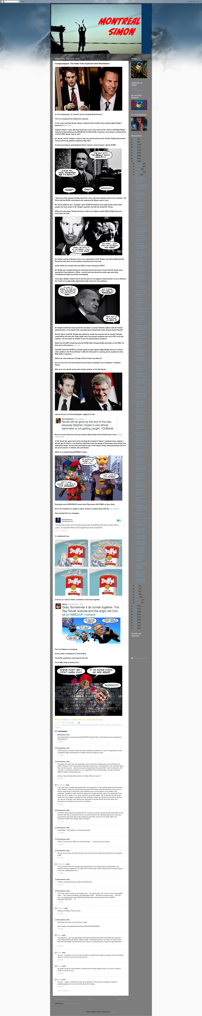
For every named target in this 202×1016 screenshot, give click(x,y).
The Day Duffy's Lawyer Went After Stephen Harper (140, 468)
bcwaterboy (61, 785)
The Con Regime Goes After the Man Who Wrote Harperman (141, 230)
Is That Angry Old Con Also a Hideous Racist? (141, 374)
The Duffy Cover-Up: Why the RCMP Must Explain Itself (140, 352)
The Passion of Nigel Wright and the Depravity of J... (141, 476)
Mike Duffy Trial (76, 725)
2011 (135, 614)
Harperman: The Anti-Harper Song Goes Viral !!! (141, 222)
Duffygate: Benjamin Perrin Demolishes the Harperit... (141, 367)
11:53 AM (61, 821)
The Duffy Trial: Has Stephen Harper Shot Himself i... (140, 558)
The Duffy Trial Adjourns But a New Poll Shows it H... (141, 269)
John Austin (61, 864)
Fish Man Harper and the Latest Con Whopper (140, 327)
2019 (135, 150)
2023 (135, 139)
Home (91, 999)
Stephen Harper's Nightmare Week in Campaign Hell (140, 334)
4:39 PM (60, 902)
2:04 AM (60, 913)
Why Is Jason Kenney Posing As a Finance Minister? (140, 179)
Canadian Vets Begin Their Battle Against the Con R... (140, 417)
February (138, 600)
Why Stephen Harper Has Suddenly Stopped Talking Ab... (141, 444)
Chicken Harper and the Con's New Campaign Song (141, 277)
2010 (135, 617)
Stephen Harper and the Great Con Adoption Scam (140, 359)
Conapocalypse (65, 725)
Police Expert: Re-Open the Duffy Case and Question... (141, 293)
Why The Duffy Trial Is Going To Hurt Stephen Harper (141, 515)
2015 (135, 161)
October (138, 169)
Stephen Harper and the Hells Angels (140, 530)
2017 (135, 155)
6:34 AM (60, 929)
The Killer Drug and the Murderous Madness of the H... (141, 426)
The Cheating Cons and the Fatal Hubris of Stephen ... (140, 550)
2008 (135, 622)
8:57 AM (60, 778)
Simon (59, 935)
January (138, 602)
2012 (135, 611)
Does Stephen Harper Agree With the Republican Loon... (140, 196)
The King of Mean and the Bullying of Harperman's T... (141, 187)
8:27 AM (60, 946)
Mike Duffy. (68, 125)
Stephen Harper (105, 725)
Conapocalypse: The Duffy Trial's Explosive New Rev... (141, 395)
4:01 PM (60, 873)
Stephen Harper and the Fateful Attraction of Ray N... (140, 381)
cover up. (76, 345)
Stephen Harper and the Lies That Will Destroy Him (140, 573)
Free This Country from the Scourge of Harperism (141, 261)
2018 (135, 153)
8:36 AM (60, 973)
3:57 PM (60, 858)
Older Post (121, 999)
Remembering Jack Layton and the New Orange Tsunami (140, 319)
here (65, 720)
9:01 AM (60, 804)
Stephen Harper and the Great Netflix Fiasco (140, 542)
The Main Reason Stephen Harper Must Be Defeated (141, 565)
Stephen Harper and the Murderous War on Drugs (141, 500)
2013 (135, 609)
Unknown (60, 908)
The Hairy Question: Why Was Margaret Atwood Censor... (140, 343)
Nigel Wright (86, 725)
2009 (135, 620)
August (137, 174)
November (139, 166)
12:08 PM (61, 833)
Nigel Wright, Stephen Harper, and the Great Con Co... (141, 484)
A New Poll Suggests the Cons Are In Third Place (140, 460)
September (139, 172)
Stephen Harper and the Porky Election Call (140, 580)
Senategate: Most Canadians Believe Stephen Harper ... (141, 311)
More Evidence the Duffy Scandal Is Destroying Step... (140, 214)
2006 (135, 628)
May (136, 591)
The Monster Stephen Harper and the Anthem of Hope (141, 507)
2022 (135, 142)
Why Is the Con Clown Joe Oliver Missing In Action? (140, 254)
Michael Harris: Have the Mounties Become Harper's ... (140, 302)
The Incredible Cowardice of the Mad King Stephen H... (140, 238)
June (137, 588)
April (137, 594)
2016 (135, 158)
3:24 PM (60, 844)
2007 (135, 625)
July (136, 586)
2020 (135, 147)
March (137, 597)
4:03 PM (60, 884)
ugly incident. (115, 509)
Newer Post (60, 999)
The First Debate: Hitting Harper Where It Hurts (140, 536)
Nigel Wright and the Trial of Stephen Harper (141, 410)
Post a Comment (63, 991)
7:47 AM (60, 755)
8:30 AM (60, 960)
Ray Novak (95, 725)
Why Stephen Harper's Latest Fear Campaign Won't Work (141, 246)
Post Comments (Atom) (72, 1003)
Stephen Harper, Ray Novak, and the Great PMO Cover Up (141, 435)
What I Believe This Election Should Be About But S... (140, 205)
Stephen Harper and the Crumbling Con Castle (140, 523)
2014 (135, 606)
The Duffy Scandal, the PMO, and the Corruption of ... (141, 285)
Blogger (112, 1012)
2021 (135, 144)
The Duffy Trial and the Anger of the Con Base (141, 388)
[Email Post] (78, 722)
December (139, 163)
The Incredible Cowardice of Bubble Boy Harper (140, 492)
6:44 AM (60, 742)
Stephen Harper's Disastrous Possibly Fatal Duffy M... (140, 452)
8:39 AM (60, 986)
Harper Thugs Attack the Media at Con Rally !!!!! (140, 403)
